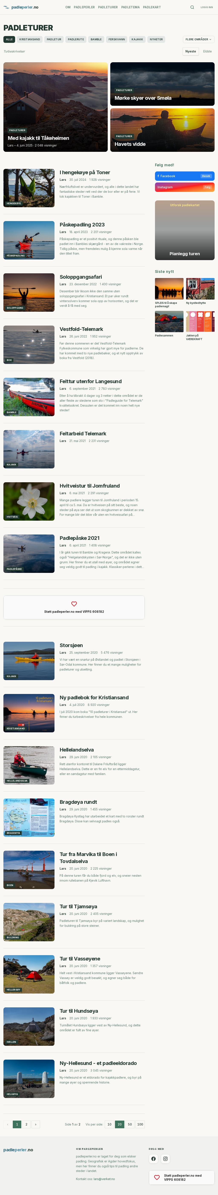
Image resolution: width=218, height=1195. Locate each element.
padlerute (76, 39)
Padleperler (84, 7)
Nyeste (190, 51)
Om (68, 7)
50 (130, 1124)
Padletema (130, 7)
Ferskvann (117, 39)
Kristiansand (29, 39)
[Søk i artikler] (192, 7)
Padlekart (152, 7)
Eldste (207, 51)
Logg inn (207, 7)
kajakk (137, 39)
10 (109, 1124)
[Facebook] (153, 1158)
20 (120, 1124)
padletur (54, 39)
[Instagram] (165, 1158)
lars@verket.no (104, 1179)
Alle (9, 39)
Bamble (96, 39)
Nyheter (156, 39)
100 (140, 1124)
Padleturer (108, 7)
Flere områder (197, 39)
